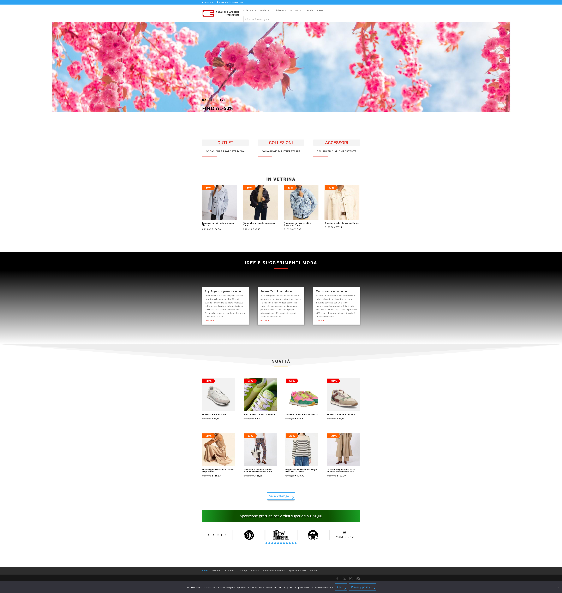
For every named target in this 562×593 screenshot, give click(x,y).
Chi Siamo (229, 570)
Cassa (320, 10)
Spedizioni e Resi (297, 570)
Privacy (313, 570)
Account (294, 10)
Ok (339, 587)
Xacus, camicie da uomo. (331, 291)
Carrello (309, 10)
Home (205, 570)
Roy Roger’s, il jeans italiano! (223, 291)
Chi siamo (279, 10)
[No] (558, 587)
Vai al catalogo (279, 496)
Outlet (263, 10)
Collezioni (248, 10)
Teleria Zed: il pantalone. (276, 291)
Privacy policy (360, 587)
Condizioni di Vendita (274, 570)
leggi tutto (209, 320)
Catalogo (242, 570)
